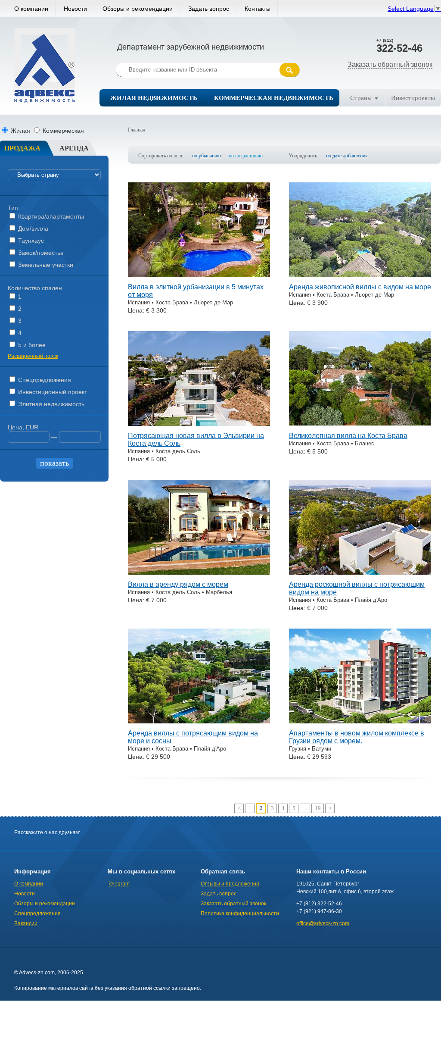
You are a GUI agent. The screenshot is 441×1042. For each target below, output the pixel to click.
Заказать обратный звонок (390, 64)
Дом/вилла (32, 228)
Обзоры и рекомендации (137, 8)
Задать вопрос (208, 8)
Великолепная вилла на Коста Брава (348, 435)
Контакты (257, 8)
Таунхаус (30, 240)
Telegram (119, 884)
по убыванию (206, 156)
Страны (361, 97)
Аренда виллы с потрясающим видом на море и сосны (193, 737)
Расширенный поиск (33, 356)
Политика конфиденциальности (240, 914)
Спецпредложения (43, 379)
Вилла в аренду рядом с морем (178, 584)
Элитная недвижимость (50, 404)
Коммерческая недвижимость (273, 97)
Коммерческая (62, 130)
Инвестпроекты (413, 97)
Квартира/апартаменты (50, 216)
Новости (75, 8)
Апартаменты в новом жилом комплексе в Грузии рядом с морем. (356, 737)
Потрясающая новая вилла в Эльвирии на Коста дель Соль (196, 439)
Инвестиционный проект (51, 391)
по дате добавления (347, 156)
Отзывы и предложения (230, 884)
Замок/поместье (40, 252)
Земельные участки (44, 264)
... (305, 808)
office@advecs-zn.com (322, 923)
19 (318, 808)
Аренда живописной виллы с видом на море (360, 287)
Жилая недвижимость (153, 97)
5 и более (31, 344)
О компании (31, 8)
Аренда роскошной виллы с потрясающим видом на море (357, 588)
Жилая (20, 130)
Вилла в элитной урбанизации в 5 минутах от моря (196, 290)
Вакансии (25, 923)
